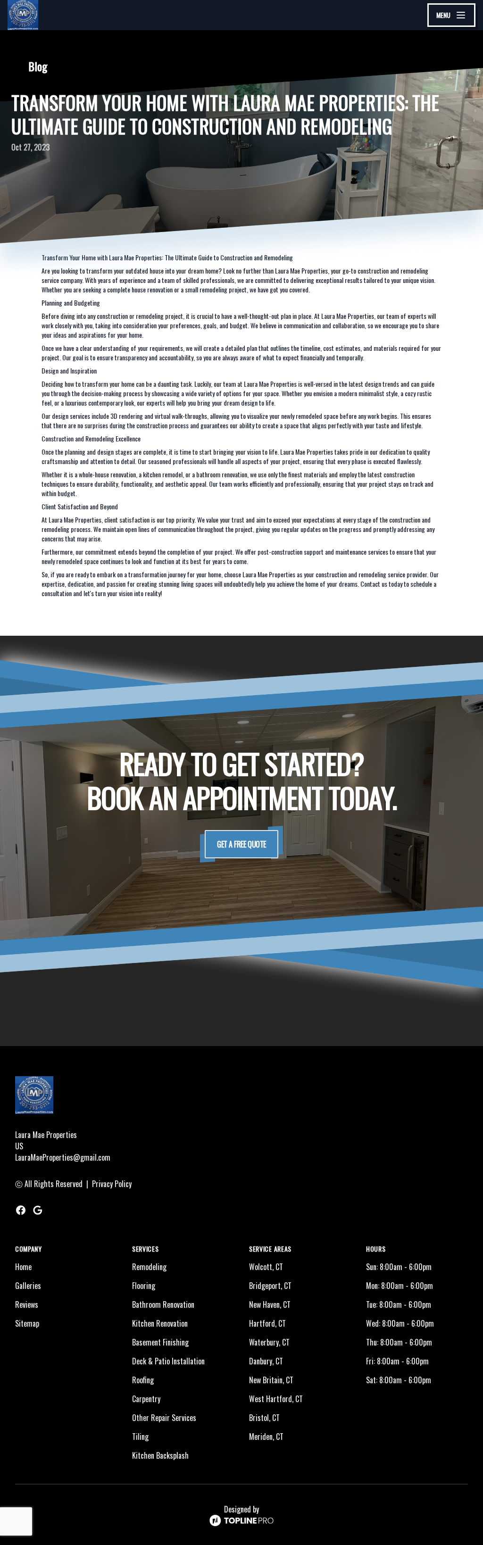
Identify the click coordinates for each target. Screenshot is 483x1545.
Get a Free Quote (241, 844)
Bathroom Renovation (163, 1304)
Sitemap (27, 1323)
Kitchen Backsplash (160, 1455)
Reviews (26, 1304)
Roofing (143, 1380)
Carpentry (146, 1398)
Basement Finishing (160, 1342)
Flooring (143, 1285)
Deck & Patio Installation (168, 1361)
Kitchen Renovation (160, 1323)
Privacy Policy (112, 1183)
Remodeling (149, 1266)
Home (23, 1266)
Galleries (28, 1285)
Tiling (140, 1436)
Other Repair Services (164, 1417)
